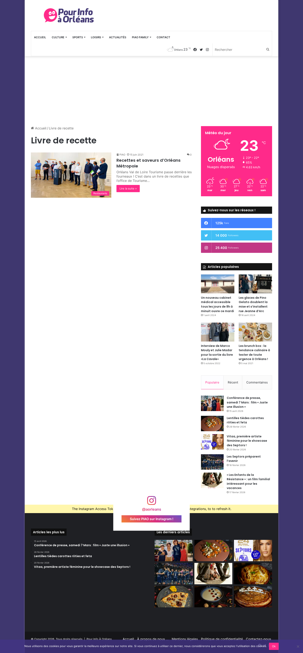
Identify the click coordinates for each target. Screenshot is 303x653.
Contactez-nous (258, 639)
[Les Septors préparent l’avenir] (212, 462)
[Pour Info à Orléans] (69, 15)
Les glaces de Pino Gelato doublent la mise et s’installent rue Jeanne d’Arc (253, 304)
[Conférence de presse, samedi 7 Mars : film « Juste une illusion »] (212, 403)
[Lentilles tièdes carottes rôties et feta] (212, 423)
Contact (163, 37)
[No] (298, 646)
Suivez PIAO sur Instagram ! (151, 519)
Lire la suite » (128, 188)
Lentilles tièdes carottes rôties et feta (245, 420)
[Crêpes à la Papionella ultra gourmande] (174, 596)
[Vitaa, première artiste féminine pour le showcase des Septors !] (212, 442)
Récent (233, 382)
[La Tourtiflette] (253, 573)
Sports (77, 37)
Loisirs (96, 37)
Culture (58, 37)
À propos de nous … (153, 639)
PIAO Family (140, 37)
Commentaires (257, 382)
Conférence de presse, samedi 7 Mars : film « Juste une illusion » (247, 402)
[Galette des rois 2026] (253, 596)
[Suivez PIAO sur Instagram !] (151, 502)
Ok (274, 646)
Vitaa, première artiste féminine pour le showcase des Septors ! (247, 440)
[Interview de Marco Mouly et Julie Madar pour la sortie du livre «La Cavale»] (217, 332)
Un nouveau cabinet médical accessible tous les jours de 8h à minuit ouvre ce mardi (217, 304)
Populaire (212, 382)
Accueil (40, 37)
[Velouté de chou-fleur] (213, 596)
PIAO (122, 154)
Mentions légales (185, 639)
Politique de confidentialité (222, 639)
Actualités (117, 37)
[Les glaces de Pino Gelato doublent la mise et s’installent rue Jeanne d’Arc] (255, 283)
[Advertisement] (151, 91)
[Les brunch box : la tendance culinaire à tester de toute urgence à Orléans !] (255, 332)
